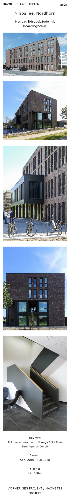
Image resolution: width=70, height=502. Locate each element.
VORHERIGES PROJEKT (25, 488)
